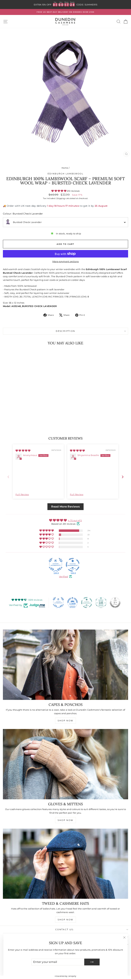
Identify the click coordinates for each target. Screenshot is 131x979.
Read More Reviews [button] (65, 506)
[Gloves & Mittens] (65, 764)
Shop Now (65, 720)
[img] (23, 450)
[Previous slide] (8, 477)
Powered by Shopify (65, 976)
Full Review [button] (22, 494)
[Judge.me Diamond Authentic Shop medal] (55, 565)
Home (65, 168)
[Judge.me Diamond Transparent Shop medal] (72, 565)
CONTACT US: (64, 929)
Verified (63, 576)
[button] (59, 191)
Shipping (60, 198)
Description (65, 331)
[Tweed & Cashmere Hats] (65, 864)
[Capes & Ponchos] (65, 665)
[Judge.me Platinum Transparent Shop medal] (86, 602)
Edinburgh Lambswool (66, 173)
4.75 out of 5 (75, 520)
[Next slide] (122, 477)
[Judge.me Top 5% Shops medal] (115, 602)
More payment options (65, 261)
